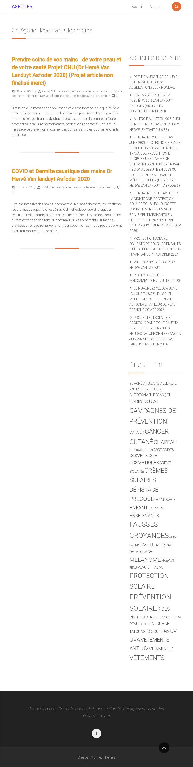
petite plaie (79, 95)
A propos (157, 6)
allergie (168, 383)
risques (137, 617)
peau (68, 95)
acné (138, 383)
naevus (167, 560)
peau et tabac (150, 567)
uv (173, 631)
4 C (131, 383)
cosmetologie (143, 455)
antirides (137, 389)
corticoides (163, 450)
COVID (45, 187)
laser (146, 545)
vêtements (147, 658)
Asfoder (153, 389)
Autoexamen (141, 395)
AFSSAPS (151, 383)
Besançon (162, 395)
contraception (141, 450)
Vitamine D (161, 648)
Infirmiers (31, 95)
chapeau (165, 442)
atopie (45, 91)
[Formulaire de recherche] (176, 5)
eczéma (97, 91)
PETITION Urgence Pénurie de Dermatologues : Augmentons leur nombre (153, 82)
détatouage (165, 499)
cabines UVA (143, 401)
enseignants (144, 515)
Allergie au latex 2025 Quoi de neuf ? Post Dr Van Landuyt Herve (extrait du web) (155, 124)
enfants (156, 508)
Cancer (136, 432)
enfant (138, 508)
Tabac (143, 624)
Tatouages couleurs (149, 631)
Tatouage (159, 623)
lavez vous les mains (51, 95)
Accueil (137, 6)
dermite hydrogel (81, 91)
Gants (107, 91)
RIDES (163, 609)
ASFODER (22, 6)
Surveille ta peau (97, 95)
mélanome (145, 559)
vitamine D (106, 187)
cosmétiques (144, 462)
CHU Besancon (60, 91)
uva (134, 639)
